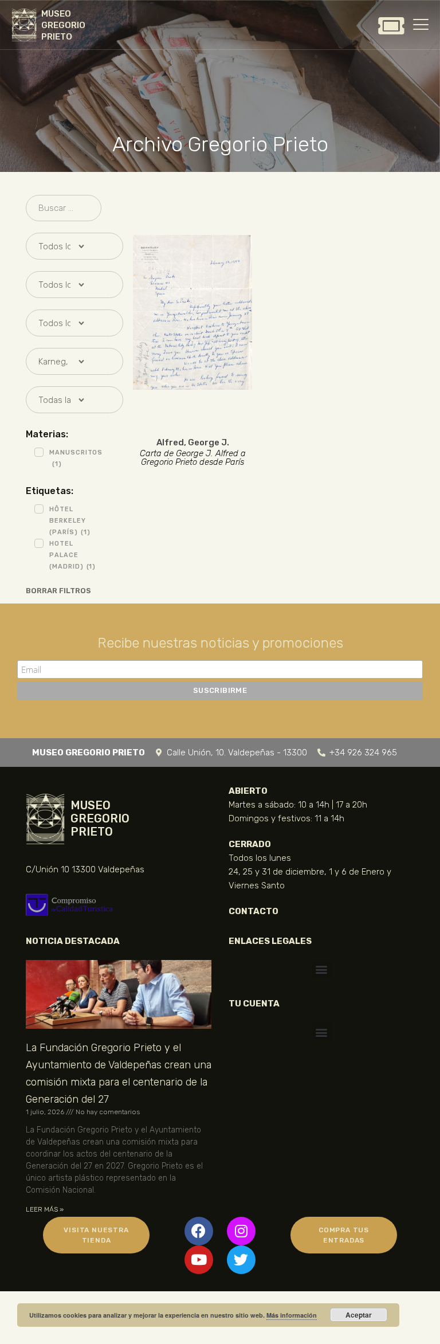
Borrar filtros (58, 590)
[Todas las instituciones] (63, 399)
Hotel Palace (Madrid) (72, 555)
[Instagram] (241, 1231)
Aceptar (358, 1315)
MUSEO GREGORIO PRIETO (63, 25)
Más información (291, 1315)
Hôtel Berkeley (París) (69, 521)
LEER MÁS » (45, 1209)
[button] (321, 969)
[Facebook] (198, 1231)
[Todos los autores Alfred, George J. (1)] (63, 246)
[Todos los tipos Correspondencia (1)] (63, 284)
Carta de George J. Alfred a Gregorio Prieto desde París (193, 458)
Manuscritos (76, 458)
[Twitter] (241, 1259)
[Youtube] (198, 1259)
